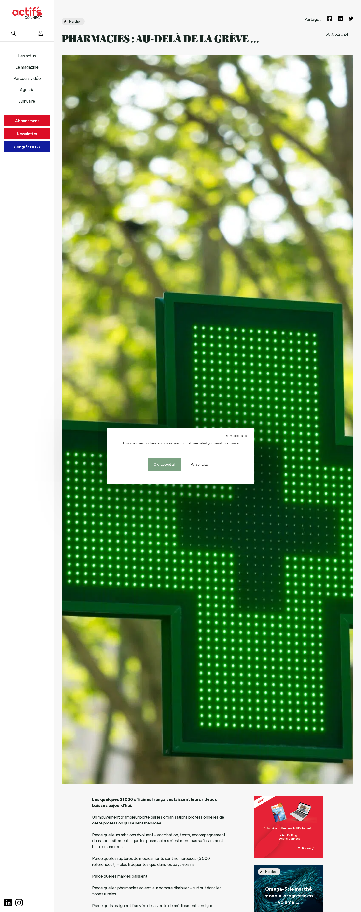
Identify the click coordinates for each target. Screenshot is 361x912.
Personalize (200, 464)
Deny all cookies (236, 436)
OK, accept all (164, 464)
